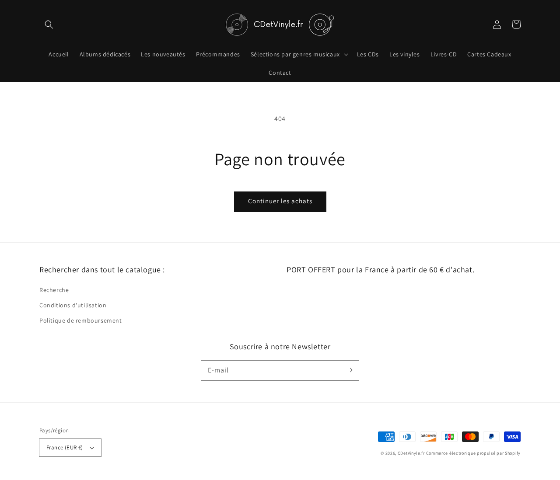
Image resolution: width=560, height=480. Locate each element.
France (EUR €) (64, 447)
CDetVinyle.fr (411, 453)
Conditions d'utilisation (72, 305)
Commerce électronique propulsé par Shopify (473, 453)
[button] (49, 24)
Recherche (54, 290)
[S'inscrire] (349, 370)
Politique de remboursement (80, 320)
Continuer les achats (280, 201)
